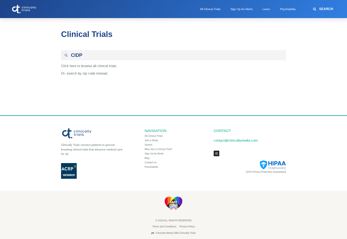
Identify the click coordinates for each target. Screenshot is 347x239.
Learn (266, 9)
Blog (147, 158)
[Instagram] (216, 153)
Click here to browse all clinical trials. (89, 66)
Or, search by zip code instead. (84, 73)
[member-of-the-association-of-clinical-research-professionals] (92, 171)
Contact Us (151, 162)
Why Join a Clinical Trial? (158, 149)
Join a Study (151, 140)
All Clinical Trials (210, 9)
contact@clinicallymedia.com (236, 140)
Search (148, 144)
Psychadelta (288, 9)
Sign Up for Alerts (242, 9)
